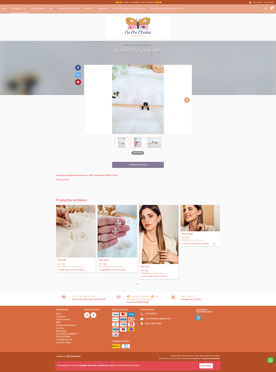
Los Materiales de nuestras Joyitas (166, 9)
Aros (131, 45)
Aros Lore (145, 266)
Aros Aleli (61, 260)
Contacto (88, 9)
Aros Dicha (104, 260)
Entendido (206, 366)
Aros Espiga (187, 234)
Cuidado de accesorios (68, 9)
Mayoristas (103, 9)
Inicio (4, 9)
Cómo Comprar (38, 9)
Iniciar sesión (269, 2)
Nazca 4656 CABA (153, 323)
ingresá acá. (196, 358)
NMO (51, 9)
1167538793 (151, 314)
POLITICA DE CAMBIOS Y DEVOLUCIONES (129, 9)
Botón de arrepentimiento (211, 358)
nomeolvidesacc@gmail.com (158, 318)
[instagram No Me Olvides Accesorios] (87, 315)
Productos (17, 9)
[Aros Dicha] (117, 231)
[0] (271, 10)
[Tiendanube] (68, 357)
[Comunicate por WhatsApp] (270, 360)
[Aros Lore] (159, 234)
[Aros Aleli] (75, 231)
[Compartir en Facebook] (78, 68)
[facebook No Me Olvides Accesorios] (93, 315)
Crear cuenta (257, 2)
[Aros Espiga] (200, 218)
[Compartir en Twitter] (78, 75)
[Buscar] (266, 8)
